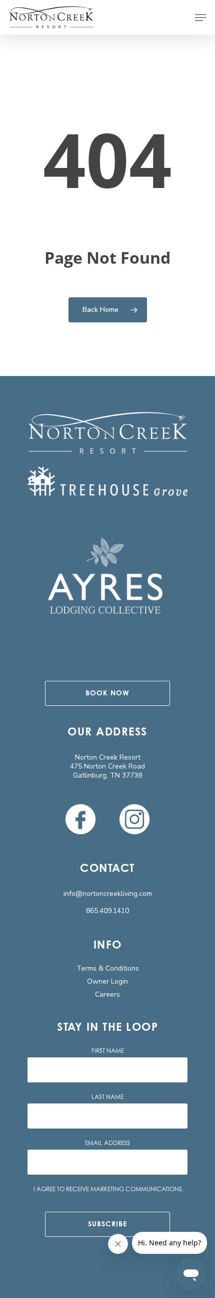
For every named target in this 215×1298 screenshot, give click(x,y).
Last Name (108, 1097)
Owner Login (107, 981)
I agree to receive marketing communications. (109, 1189)
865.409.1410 (107, 910)
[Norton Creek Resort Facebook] (81, 819)
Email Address (107, 1143)
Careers (107, 994)
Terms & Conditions (107, 968)
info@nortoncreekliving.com (108, 893)
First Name (108, 1051)
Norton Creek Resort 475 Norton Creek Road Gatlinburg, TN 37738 (107, 766)
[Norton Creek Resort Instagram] (135, 819)
